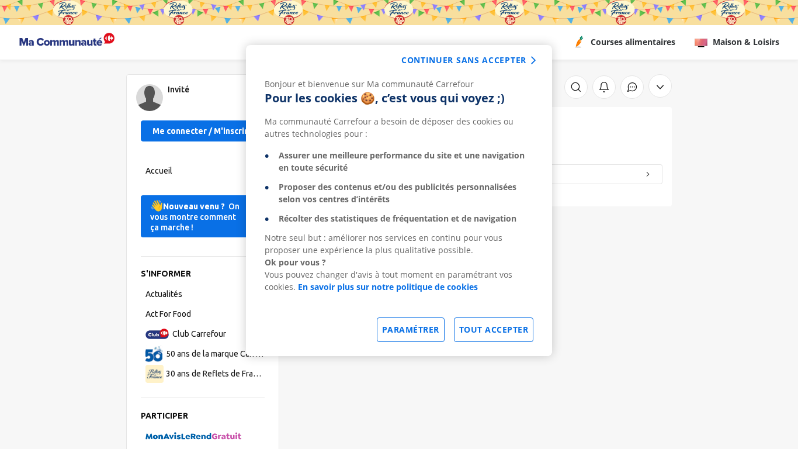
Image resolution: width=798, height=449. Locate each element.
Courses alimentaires (633, 41)
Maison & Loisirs (746, 41)
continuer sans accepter (463, 59)
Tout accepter (494, 329)
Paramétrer (410, 329)
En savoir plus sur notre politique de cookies (388, 286)
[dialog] (399, 200)
